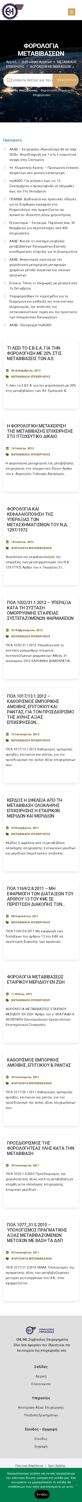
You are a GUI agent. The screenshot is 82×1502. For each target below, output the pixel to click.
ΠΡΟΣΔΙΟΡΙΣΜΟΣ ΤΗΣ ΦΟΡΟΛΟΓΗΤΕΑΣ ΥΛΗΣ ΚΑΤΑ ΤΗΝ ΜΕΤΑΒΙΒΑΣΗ (40, 1148)
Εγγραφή (41, 1446)
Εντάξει (42, 1494)
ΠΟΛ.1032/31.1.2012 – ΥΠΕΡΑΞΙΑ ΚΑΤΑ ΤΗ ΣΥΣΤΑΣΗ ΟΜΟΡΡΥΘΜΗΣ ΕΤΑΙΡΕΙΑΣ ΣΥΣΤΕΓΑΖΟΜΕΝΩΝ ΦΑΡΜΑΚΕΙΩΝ (40, 610)
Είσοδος (41, 1439)
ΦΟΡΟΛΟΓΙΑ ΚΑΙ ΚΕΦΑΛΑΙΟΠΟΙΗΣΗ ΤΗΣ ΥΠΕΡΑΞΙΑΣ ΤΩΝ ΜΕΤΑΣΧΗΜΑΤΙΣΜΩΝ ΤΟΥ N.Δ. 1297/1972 (37, 519)
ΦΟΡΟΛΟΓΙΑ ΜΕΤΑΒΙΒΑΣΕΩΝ (31, 548)
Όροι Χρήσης (57, 1465)
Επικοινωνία (40, 1384)
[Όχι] (76, 1487)
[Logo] (41, 1332)
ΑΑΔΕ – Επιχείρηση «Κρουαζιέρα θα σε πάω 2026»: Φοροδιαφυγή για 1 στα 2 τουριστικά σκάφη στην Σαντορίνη (43, 154)
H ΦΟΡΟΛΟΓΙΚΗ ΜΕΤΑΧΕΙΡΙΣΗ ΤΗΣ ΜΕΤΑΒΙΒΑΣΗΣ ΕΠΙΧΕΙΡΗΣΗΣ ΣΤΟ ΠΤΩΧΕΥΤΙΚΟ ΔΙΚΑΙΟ (40, 431)
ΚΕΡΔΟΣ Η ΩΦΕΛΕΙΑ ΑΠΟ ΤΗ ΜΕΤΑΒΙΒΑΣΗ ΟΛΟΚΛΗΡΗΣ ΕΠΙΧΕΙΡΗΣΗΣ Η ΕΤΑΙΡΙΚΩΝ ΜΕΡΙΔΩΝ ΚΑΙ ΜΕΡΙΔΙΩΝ (34, 808)
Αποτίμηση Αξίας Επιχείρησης (41, 1408)
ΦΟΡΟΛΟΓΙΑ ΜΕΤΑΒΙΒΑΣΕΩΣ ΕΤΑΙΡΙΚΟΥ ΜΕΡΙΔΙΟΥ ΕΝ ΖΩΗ (36, 979)
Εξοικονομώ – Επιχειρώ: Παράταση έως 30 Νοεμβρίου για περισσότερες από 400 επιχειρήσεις (42, 228)
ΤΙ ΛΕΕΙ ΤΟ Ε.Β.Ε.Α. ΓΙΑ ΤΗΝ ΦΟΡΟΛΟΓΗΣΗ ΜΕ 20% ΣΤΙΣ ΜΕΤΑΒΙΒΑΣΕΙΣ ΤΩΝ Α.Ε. (34, 353)
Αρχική (11, 62)
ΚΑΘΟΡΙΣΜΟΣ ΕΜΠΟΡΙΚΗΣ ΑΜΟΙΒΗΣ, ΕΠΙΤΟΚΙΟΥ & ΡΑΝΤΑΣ (39, 1062)
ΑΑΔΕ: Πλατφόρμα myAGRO (30, 325)
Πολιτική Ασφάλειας (29, 1465)
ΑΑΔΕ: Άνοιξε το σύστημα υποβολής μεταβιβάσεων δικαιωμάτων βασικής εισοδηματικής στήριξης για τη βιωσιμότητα (43, 246)
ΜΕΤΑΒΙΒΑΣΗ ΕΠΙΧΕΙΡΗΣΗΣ (30, 376)
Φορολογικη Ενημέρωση (57, 90)
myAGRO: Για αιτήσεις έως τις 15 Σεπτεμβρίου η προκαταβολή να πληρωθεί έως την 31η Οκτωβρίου (41, 186)
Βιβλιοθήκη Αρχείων (37, 62)
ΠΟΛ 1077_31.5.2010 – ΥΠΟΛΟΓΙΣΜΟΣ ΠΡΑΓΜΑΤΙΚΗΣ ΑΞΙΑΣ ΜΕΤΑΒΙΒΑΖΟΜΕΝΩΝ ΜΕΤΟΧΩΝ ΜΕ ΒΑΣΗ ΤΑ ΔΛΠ (37, 1232)
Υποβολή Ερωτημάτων (41, 1415)
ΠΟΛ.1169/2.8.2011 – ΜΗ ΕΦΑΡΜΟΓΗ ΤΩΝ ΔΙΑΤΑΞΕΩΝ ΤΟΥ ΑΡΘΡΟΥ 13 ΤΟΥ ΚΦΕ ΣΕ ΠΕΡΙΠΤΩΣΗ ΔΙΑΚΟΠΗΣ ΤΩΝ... (40, 896)
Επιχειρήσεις (42, 95)
